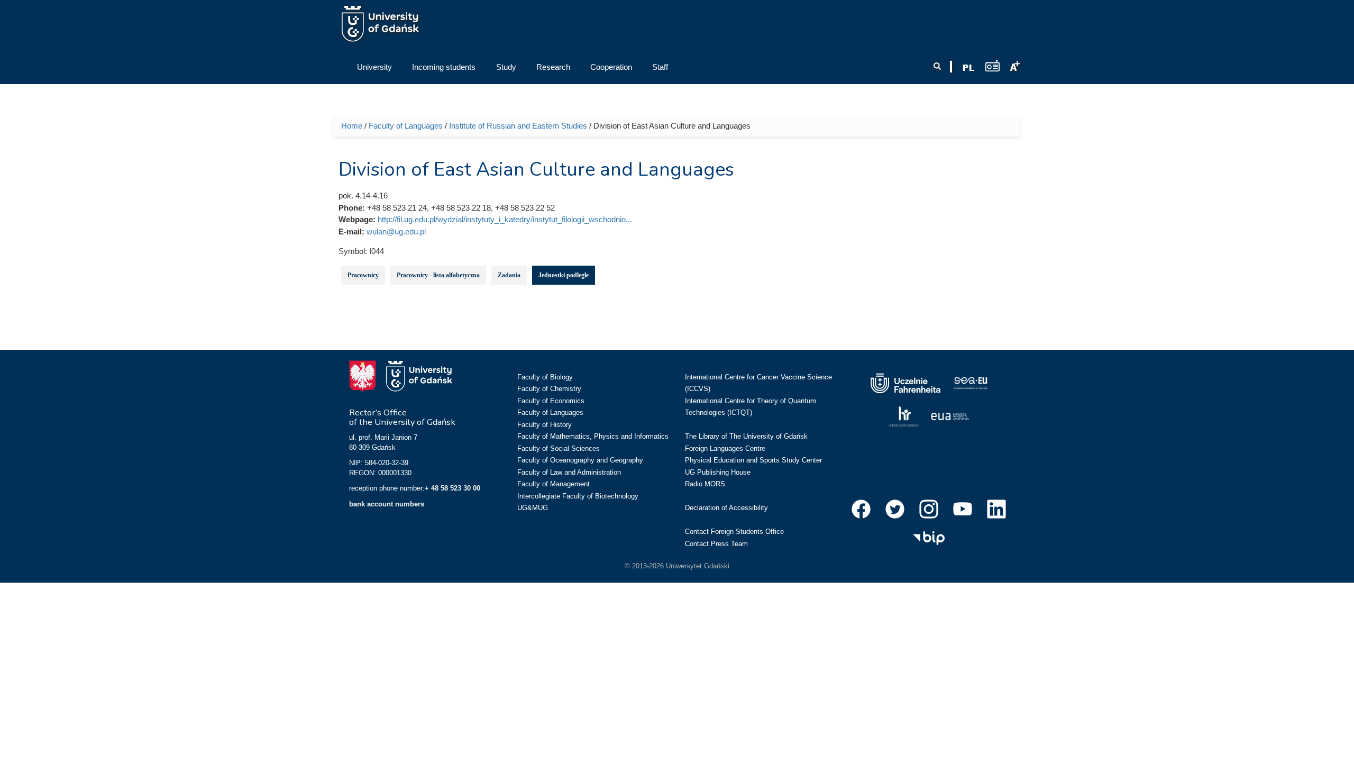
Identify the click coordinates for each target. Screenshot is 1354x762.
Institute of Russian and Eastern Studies (518, 125)
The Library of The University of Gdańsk (746, 436)
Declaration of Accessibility (726, 508)
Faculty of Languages (406, 125)
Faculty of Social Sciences (558, 448)
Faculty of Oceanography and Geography (580, 460)
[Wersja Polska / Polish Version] (968, 67)
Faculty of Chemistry (549, 389)
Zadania (509, 275)
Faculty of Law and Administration (569, 472)
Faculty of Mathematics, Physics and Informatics (593, 436)
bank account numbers (386, 504)
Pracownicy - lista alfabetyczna (438, 275)
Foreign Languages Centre (725, 448)
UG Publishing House (718, 472)
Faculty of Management (553, 484)
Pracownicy (363, 275)
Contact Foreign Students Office (734, 532)
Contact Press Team (716, 544)
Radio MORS (705, 484)
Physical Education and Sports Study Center (753, 460)
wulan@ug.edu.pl (396, 231)
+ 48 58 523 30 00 (452, 488)
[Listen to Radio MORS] (992, 65)
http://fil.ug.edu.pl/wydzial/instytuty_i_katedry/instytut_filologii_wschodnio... (505, 219)
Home (351, 125)
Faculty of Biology (545, 377)
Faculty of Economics (550, 401)
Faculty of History (544, 425)
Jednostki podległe (563, 275)
